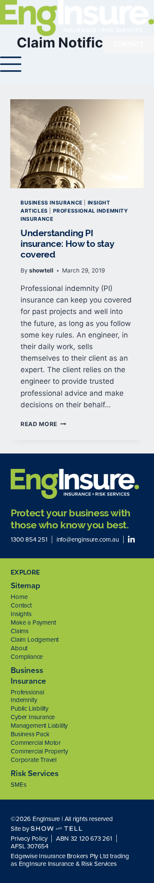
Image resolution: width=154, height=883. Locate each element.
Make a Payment (33, 622)
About (19, 648)
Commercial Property (39, 751)
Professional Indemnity (27, 696)
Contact (21, 605)
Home (19, 597)
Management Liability (39, 725)
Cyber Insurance (33, 717)
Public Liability (29, 708)
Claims (20, 631)
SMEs (18, 784)
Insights (21, 614)
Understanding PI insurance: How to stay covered (67, 244)
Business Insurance (52, 202)
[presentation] (77, 143)
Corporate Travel (33, 760)
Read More (43, 424)
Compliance (27, 657)
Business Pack (30, 734)
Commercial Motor (36, 743)
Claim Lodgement (35, 639)
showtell (41, 270)
